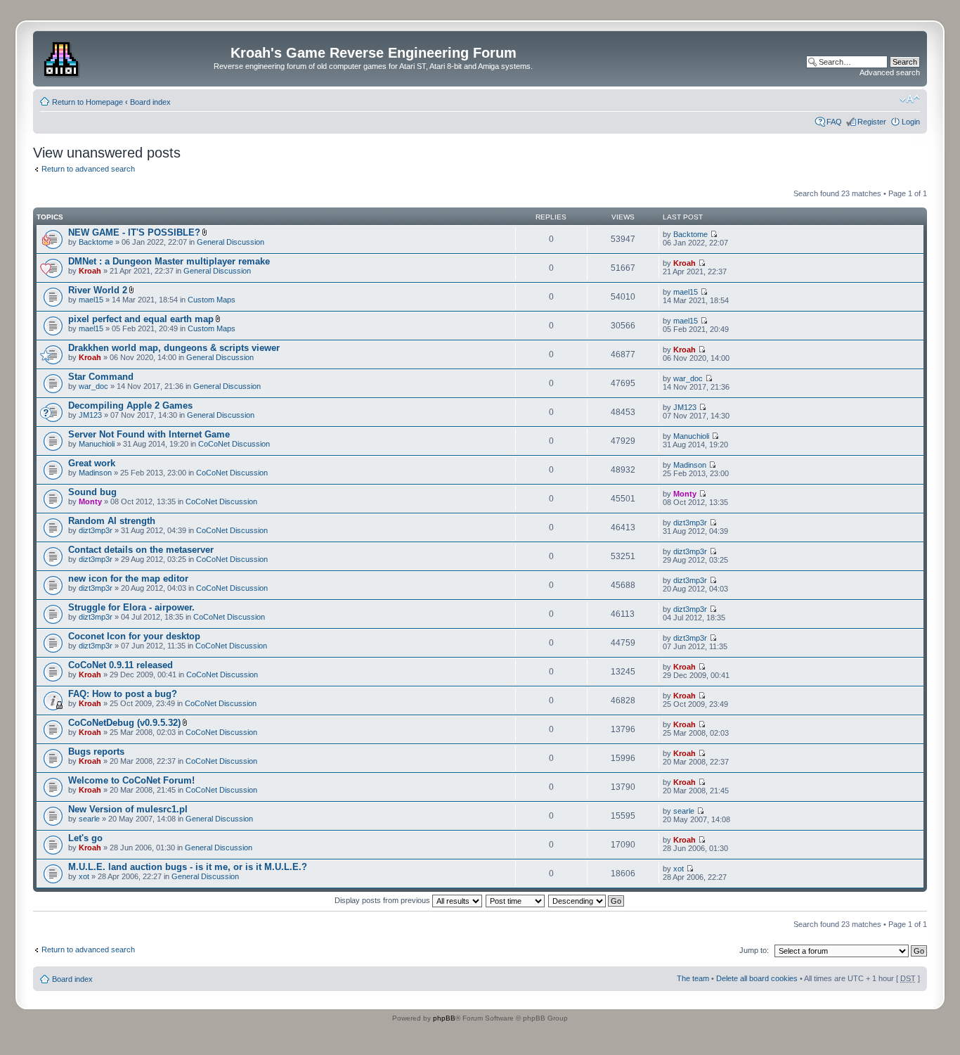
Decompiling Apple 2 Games (130, 405)
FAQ (834, 121)
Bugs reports (96, 751)
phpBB (444, 1018)
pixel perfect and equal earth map (141, 319)
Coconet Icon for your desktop (134, 636)
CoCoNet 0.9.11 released (120, 665)
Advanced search (890, 72)
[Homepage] (63, 56)
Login (911, 121)
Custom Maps (211, 299)
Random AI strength (111, 521)
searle (89, 818)
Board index (150, 102)
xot (84, 876)
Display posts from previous (383, 900)
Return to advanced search (88, 169)
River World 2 (97, 290)
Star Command (101, 376)
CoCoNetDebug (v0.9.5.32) (124, 722)
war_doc (93, 386)
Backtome (96, 242)
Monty (90, 501)
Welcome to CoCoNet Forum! (131, 780)
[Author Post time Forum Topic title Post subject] (516, 900)
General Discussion (230, 242)
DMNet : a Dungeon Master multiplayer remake (169, 261)
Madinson (95, 472)
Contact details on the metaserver (141, 549)
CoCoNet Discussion (234, 444)
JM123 (90, 415)
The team (693, 978)
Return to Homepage (87, 102)
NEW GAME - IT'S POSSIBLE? (134, 232)
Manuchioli (97, 444)
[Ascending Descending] (586, 900)
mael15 (91, 299)
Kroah (90, 271)
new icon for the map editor (128, 578)
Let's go (85, 838)
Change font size (910, 99)
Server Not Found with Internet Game (149, 434)
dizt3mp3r (95, 530)
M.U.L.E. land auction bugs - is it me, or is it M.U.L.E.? (187, 867)
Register (871, 121)
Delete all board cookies (757, 978)
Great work (91, 463)
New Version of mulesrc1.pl (128, 809)
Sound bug (92, 492)
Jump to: (754, 950)
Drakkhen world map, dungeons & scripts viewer (174, 348)
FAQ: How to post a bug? (122, 694)
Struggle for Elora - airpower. (131, 607)
